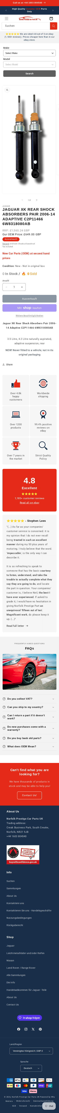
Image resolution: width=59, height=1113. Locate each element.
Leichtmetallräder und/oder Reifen (26, 953)
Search (30, 73)
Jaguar (11, 945)
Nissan (10, 960)
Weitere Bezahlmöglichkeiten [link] (29, 316)
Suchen (11, 881)
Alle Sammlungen (16, 975)
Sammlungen (14, 888)
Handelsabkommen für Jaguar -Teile (27, 990)
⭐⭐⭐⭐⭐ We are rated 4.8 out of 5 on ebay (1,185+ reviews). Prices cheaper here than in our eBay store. (29, 37)
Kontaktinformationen (40, 1106)
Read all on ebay (29, 502)
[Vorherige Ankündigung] (6, 10)
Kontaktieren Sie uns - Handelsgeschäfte (29, 910)
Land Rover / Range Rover (21, 968)
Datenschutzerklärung (43, 1101)
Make (6, 48)
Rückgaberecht (15, 925)
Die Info (11, 982)
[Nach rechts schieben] (36, 200)
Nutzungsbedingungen (19, 918)
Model (6, 59)
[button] (6, 18)
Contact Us (13, 1004)
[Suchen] (53, 26)
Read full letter (15, 625)
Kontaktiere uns (15, 903)
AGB (14, 1106)
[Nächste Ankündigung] (53, 10)
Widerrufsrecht (23, 1101)
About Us (12, 896)
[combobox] (29, 26)
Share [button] (9, 364)
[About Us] (23, 854)
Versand (5, 244)
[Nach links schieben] (22, 200)
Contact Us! (29, 795)
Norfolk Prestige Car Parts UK (25, 1097)
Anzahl (5, 280)
